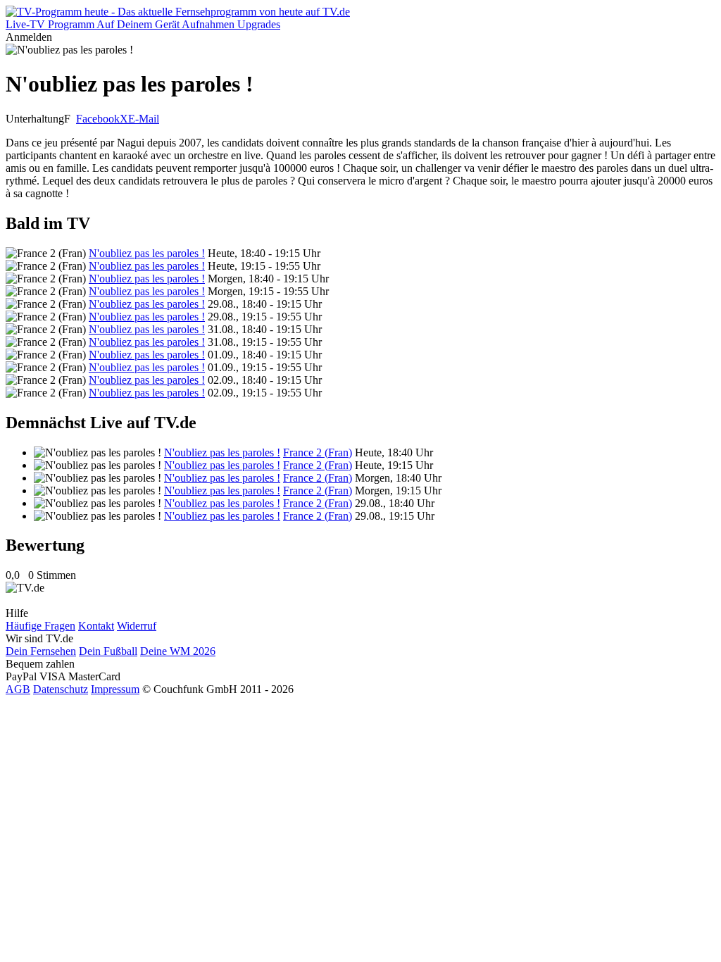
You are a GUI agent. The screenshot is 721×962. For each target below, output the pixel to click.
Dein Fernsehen (41, 651)
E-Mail (143, 119)
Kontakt (96, 626)
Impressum (115, 689)
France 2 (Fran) (317, 452)
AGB (18, 689)
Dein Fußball (108, 651)
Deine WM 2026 (177, 651)
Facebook (98, 119)
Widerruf (136, 626)
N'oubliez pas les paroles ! (147, 253)
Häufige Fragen (40, 626)
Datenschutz (60, 689)
